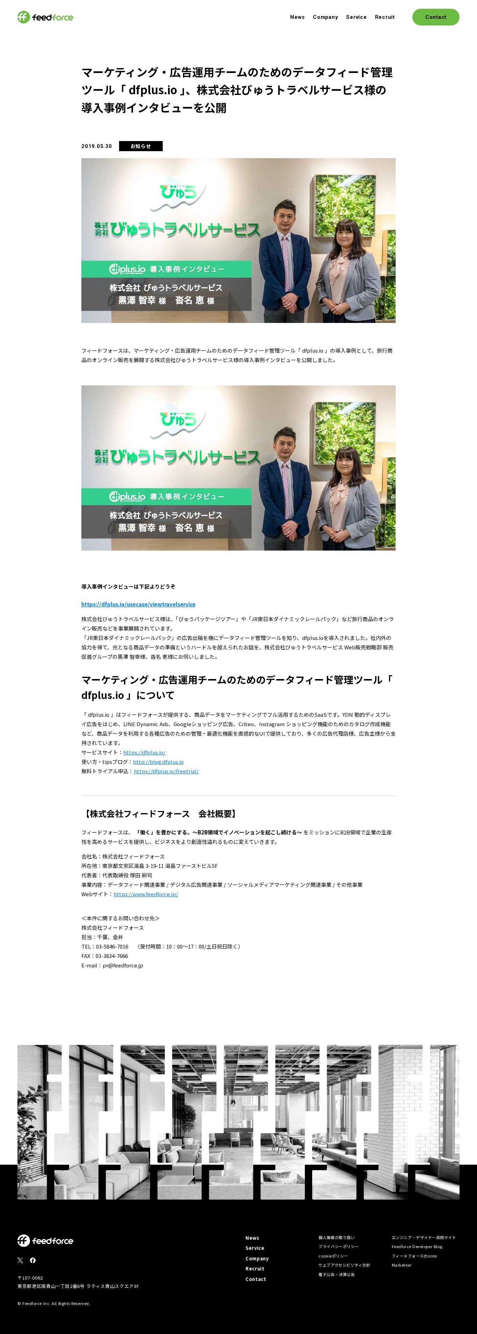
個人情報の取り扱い (336, 1237)
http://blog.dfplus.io (158, 761)
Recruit (385, 17)
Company (325, 17)
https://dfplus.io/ (144, 752)
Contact (255, 1279)
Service (356, 17)
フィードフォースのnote (414, 1256)
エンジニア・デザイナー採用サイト (424, 1237)
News (297, 17)
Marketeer (402, 1265)
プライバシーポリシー (338, 1246)
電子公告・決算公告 (336, 1274)
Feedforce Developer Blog (417, 1246)
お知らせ (141, 145)
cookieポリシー (333, 1256)
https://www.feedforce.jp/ (145, 894)
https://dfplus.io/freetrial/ (166, 771)
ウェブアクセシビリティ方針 (344, 1265)
